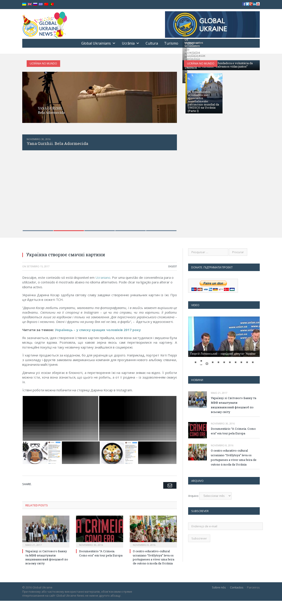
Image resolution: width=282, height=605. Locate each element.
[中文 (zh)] (46, 4)
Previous (30, 143)
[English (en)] (30, 4)
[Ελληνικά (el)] (41, 4)
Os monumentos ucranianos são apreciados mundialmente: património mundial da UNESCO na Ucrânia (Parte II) (195, 60)
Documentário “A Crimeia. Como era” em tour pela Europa (100, 553)
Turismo (171, 43)
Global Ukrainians (96, 43)
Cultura (152, 43)
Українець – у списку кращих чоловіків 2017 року (98, 330)
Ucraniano (102, 277)
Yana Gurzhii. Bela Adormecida (57, 143)
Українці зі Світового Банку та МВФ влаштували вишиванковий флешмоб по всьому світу (46, 557)
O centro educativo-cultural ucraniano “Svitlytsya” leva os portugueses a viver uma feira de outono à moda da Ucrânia (153, 557)
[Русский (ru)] (35, 4)
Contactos (236, 587)
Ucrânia (128, 43)
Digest (172, 266)
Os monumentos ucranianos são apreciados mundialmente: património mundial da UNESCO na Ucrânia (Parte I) (203, 101)
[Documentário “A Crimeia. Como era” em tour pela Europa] (99, 531)
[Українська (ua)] (24, 4)
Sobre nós (219, 587)
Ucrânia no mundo (43, 63)
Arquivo (193, 496)
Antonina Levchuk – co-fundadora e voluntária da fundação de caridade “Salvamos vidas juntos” (219, 64)
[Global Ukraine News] (44, 24)
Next (169, 143)
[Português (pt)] (52, 4)
